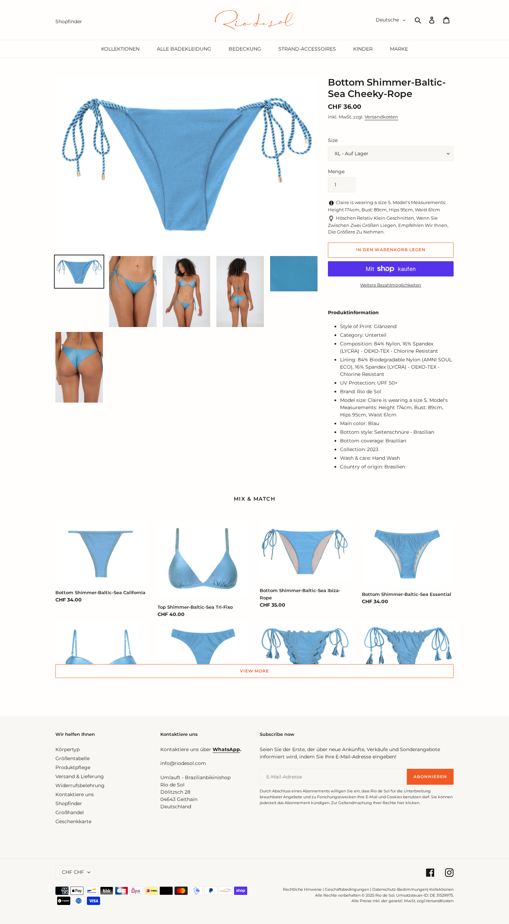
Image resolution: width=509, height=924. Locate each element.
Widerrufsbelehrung (80, 785)
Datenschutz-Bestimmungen (399, 889)
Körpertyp (67, 749)
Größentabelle (72, 758)
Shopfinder (68, 803)
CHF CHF (73, 872)
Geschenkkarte (73, 821)
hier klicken (408, 802)
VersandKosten (440, 900)
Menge (336, 171)
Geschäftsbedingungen (347, 889)
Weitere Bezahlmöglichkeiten (390, 285)
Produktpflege (72, 767)
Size (333, 140)
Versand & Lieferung (79, 776)
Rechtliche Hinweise (302, 889)
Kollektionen (441, 889)
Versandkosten (381, 117)
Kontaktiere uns (74, 794)
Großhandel (69, 812)
